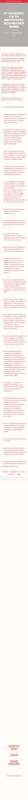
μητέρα (23, 471)
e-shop (14, 754)
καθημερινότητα (14, 471)
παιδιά (18, 474)
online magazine (14, 762)
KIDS (14, 35)
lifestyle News (14, 747)
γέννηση (5, 471)
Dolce (6, 33)
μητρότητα (11, 474)
